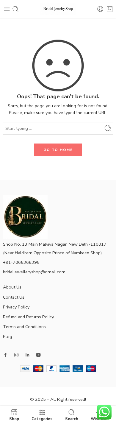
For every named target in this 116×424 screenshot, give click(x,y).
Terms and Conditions (24, 327)
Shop (14, 418)
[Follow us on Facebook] (5, 355)
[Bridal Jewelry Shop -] (58, 9)
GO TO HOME (58, 149)
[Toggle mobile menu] (7, 9)
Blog (7, 336)
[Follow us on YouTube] (38, 355)
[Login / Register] (100, 9)
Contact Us (13, 297)
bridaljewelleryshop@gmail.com (34, 272)
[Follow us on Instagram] (16, 355)
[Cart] (109, 9)
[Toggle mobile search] (15, 9)
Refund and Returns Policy (28, 317)
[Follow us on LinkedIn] (27, 355)
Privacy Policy (16, 307)
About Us (12, 287)
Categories (42, 418)
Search (71, 418)
